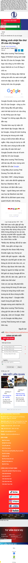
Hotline (14, 558)
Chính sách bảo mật (6, 473)
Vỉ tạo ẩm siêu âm (6, 445)
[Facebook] (16, 50)
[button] (2, 364)
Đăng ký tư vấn (6, 540)
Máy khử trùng (5, 464)
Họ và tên (4, 534)
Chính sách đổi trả (6, 476)
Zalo (14, 555)
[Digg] (22, 50)
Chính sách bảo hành (7, 478)
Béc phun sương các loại (7, 458)
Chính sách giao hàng (7, 481)
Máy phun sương (6, 440)
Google (16, 166)
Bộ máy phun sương (6, 443)
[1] (14, 18)
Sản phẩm (4, 437)
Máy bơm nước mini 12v (7, 461)
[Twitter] (19, 50)
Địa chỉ (2, 538)
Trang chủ (14, 551)
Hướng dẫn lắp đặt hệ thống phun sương (11, 470)
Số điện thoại (5, 536)
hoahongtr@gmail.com (10, 431)
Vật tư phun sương (6, 448)
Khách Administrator (11, 46)
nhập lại (19, 367)
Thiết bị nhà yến (5, 456)
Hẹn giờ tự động (6, 453)
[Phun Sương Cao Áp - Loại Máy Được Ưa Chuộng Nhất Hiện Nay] (7, 382)
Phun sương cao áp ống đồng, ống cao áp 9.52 (12, 450)
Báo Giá (3, 24)
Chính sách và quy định (9, 468)
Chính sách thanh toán (7, 484)
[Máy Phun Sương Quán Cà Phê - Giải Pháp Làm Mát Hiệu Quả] (20, 381)
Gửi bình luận (10, 367)
